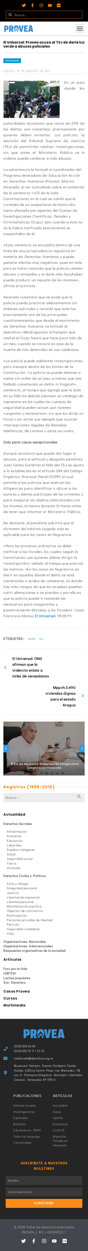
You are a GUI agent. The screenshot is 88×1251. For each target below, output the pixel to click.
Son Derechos (14, 982)
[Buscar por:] (44, 797)
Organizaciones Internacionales (28, 946)
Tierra (11, 863)
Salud (11, 854)
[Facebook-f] (32, 5)
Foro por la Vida (15, 968)
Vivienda (13, 868)
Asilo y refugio (18, 883)
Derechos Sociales (17, 823)
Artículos (12, 959)
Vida (10, 933)
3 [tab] (36, 773)
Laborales (14, 845)
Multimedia (14, 1005)
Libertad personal (20, 901)
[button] (80, 29)
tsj (41, 639)
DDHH (31, 639)
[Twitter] (24, 5)
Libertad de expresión (23, 897)
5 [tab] (46, 773)
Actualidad (12, 60)
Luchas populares (16, 978)
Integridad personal (22, 888)
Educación (15, 840)
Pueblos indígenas (21, 849)
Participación (17, 915)
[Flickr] (59, 5)
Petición (13, 924)
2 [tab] (30, 773)
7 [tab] (57, 773)
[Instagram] (41, 5)
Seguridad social (19, 858)
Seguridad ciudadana (23, 929)
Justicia (13, 892)
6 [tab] (52, 773)
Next (82, 748)
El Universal (45, 615)
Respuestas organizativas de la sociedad (34, 950)
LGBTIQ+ (10, 973)
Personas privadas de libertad (29, 920)
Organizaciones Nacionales (24, 941)
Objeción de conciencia (24, 910)
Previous (6, 748)
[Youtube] (50, 5)
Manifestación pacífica (24, 906)
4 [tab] (41, 773)
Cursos (10, 998)
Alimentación (17, 831)
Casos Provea (16, 991)
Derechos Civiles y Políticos (24, 875)
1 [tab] (25, 773)
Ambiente (14, 836)
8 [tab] (63, 773)
